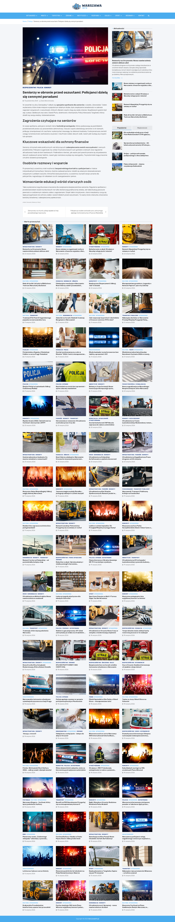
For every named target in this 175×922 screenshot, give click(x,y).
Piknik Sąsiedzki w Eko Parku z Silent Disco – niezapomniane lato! (103, 700)
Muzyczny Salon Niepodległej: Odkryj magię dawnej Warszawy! (37, 492)
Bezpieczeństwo (29, 88)
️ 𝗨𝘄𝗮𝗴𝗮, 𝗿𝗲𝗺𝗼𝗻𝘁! (29, 734)
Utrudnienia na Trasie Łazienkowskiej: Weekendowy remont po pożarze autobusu (137, 423)
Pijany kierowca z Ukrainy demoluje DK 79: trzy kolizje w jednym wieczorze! (103, 562)
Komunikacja (67, 315)
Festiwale (26, 800)
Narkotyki (59, 765)
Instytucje (81, 16)
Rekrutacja (93, 418)
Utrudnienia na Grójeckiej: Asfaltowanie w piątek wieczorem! (103, 458)
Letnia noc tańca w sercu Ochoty (36, 871)
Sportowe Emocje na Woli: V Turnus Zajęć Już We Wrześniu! (103, 597)
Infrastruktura (29, 246)
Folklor (26, 349)
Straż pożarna (94, 246)
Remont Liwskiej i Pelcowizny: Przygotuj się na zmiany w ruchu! (69, 527)
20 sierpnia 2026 (129, 391)
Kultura (26, 281)
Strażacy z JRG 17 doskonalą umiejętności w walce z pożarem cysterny (101, 770)
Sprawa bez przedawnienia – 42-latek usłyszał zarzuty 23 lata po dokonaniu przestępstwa (136, 145)
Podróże (59, 418)
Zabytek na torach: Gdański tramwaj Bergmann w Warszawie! (70, 319)
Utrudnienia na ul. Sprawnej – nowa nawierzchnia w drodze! (103, 906)
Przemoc (65, 628)
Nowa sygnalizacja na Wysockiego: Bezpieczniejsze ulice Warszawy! (135, 387)
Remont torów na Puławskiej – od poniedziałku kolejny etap (36, 561)
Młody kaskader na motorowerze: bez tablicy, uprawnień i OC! (103, 353)
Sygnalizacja (141, 384)
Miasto (43, 16)
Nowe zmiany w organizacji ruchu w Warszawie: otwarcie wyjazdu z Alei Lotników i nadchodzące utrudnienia (138, 86)
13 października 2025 (31, 101)
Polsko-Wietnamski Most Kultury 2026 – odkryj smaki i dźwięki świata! (37, 769)
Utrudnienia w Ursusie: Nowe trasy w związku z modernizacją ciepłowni (103, 632)
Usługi (107, 16)
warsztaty (93, 281)
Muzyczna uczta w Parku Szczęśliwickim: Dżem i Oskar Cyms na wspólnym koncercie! (137, 528)
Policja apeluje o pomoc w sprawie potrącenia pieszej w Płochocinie (69, 700)
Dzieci (137, 731)
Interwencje (139, 662)
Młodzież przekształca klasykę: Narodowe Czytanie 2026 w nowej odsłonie (135, 354)
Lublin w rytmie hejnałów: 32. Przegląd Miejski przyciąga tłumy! (102, 527)
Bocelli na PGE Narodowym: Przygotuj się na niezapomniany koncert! (70, 803)
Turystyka (56, 16)
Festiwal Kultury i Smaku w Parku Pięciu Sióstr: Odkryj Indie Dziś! (69, 838)
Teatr (131, 349)
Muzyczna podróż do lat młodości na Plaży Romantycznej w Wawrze (70, 872)
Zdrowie (69, 16)
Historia (26, 315)
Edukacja (59, 281)
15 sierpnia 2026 (63, 910)
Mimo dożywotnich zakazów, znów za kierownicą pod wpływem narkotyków (71, 769)
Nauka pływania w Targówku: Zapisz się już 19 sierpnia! (103, 872)
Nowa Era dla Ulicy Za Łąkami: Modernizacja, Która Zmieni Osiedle (37, 666)
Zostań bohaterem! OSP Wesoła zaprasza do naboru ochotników (101, 424)
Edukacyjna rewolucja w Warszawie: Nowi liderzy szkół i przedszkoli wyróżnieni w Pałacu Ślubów (70, 285)
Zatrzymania (106, 557)
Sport (117, 16)
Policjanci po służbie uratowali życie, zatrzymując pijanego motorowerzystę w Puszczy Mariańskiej (87, 212)
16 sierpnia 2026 (129, 841)
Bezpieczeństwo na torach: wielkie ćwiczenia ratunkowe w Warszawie (103, 666)
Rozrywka (95, 16)
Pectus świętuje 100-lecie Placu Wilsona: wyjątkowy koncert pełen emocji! (69, 907)
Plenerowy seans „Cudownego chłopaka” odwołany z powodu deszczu (35, 839)
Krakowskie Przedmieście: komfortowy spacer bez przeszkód (36, 906)
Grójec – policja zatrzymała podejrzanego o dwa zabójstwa (136, 155)
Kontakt (141, 16)
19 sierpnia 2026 (29, 496)
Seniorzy (47, 88)
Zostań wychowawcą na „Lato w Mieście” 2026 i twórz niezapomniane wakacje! (70, 354)
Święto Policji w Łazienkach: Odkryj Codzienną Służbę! (36, 387)
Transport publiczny (130, 315)
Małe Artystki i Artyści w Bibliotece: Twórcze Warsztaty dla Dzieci (138, 116)
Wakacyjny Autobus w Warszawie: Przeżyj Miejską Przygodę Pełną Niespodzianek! (135, 320)
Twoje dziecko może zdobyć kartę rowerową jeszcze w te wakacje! (135, 632)
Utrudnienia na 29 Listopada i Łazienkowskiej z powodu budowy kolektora (135, 562)
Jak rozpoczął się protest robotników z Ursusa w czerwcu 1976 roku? (104, 319)
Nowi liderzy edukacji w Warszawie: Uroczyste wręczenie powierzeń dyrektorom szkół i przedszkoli (70, 459)
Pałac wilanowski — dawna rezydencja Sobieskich (134, 165)
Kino (24, 834)
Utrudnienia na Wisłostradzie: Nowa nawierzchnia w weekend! (37, 597)
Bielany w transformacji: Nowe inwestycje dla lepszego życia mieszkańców (101, 388)
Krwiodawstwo (61, 731)
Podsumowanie (127, 489)
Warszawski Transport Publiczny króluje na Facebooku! (135, 492)
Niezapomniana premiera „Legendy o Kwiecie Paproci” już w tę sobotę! (136, 284)
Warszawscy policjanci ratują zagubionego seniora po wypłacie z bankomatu (136, 839)
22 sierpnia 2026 (29, 254)
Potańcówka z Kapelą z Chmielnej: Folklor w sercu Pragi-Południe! (36, 353)
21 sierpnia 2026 (29, 322)
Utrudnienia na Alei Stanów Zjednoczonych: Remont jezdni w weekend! (102, 493)
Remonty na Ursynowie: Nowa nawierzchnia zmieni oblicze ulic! (36, 250)
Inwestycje (93, 384)
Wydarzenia (67, 246)
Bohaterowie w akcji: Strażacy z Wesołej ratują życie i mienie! (136, 95)
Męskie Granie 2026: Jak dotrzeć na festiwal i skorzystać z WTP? (37, 422)
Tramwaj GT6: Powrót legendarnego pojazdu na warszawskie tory (37, 319)
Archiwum (129, 16)
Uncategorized (94, 349)
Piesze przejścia (128, 384)
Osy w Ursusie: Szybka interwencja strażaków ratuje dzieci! (136, 666)
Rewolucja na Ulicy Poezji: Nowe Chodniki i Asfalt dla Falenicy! (101, 838)
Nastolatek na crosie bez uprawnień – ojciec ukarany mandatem (71, 387)
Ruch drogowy (134, 418)
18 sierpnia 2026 (129, 601)
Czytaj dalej (116, 78)
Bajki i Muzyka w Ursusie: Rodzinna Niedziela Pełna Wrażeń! (102, 803)
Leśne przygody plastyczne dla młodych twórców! (68, 597)
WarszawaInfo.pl (93, 919)
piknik (91, 697)
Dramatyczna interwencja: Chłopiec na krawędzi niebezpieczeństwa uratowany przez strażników (136, 736)
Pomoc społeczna (75, 557)
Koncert (125, 594)
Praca (66, 349)
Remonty (39, 246)
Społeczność (103, 418)
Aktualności (30, 16)
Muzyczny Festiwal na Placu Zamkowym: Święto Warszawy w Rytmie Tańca (134, 907)
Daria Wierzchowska (47, 101)
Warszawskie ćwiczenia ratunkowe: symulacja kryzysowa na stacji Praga (37, 700)
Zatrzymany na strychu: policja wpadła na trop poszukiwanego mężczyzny (43, 212)
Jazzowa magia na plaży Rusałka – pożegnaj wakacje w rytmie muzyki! (70, 492)
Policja (40, 88)
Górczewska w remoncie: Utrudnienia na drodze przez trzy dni (70, 422)
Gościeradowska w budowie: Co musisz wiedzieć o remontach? (35, 458)
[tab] (122, 128)
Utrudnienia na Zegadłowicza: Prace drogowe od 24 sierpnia (136, 458)
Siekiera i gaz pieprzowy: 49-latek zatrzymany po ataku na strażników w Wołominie (71, 633)
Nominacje (67, 281)
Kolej (112, 662)
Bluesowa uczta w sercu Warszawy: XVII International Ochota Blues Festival (103, 736)
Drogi (91, 454)
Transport (34, 315)
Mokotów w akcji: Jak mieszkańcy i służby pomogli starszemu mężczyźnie (69, 564)
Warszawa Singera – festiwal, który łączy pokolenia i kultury (36, 803)
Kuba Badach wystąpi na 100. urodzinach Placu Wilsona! (133, 769)
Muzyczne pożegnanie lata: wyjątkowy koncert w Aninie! (133, 597)
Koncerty (26, 418)
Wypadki (65, 384)
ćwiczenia (105, 662)
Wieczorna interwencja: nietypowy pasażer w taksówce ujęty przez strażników (136, 804)
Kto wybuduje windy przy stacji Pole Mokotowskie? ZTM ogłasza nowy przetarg (136, 134)
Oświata (75, 281)
